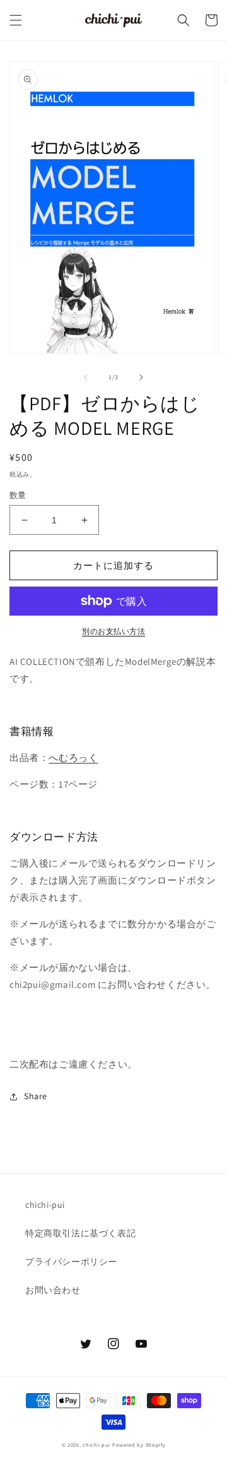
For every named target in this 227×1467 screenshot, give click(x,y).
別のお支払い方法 (113, 631)
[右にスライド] (141, 377)
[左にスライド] (86, 377)
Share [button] (35, 1096)
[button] (16, 20)
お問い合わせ (53, 1290)
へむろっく (73, 758)
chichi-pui (45, 1204)
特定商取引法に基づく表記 (80, 1233)
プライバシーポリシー (71, 1261)
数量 (17, 495)
